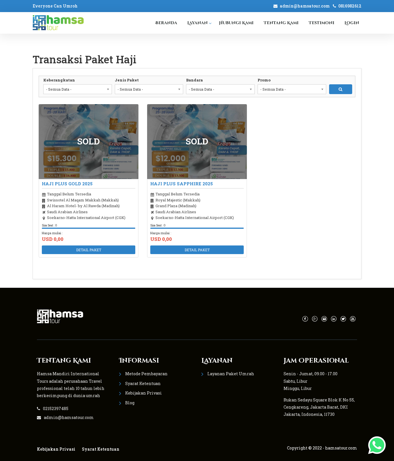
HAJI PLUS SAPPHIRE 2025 (181, 183)
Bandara (194, 80)
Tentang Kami (281, 23)
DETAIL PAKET (88, 249)
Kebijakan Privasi (143, 393)
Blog (129, 402)
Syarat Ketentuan (143, 383)
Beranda (166, 23)
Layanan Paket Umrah (230, 373)
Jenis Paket (127, 80)
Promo (264, 80)
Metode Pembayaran (146, 373)
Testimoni (321, 23)
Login (351, 23)
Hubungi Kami (236, 23)
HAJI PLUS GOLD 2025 (67, 183)
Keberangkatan (59, 80)
